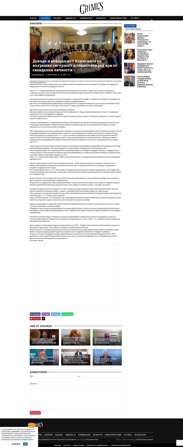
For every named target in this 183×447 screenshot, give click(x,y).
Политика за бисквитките (121, 445)
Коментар (34, 383)
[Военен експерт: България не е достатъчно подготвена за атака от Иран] (107, 337)
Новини (33, 18)
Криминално (86, 18)
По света (135, 18)
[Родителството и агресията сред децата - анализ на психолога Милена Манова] (44, 337)
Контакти (67, 445)
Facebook (36, 314)
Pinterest (36, 318)
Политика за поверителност (98, 445)
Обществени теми (118, 18)
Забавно (57, 18)
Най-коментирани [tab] (133, 29)
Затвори (15, 444)
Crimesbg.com (39, 75)
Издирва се (70, 18)
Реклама (57, 445)
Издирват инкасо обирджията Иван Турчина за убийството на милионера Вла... (145, 68)
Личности (101, 18)
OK (25, 444)
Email (78, 376)
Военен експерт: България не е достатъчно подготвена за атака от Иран (107, 341)
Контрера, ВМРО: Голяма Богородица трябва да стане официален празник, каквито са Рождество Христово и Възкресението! (75, 359)
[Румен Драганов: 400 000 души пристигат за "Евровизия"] (107, 357)
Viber (47, 314)
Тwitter (57, 314)
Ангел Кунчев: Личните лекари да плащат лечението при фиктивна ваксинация (43, 360)
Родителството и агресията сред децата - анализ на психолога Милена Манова (44, 341)
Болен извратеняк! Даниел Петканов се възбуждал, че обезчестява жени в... (144, 40)
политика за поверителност (23, 439)
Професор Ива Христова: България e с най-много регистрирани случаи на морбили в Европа (74, 340)
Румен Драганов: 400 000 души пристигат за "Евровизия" (105, 361)
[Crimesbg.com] (36, 425)
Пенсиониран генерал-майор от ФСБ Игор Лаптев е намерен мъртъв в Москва (145, 81)
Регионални (140, 435)
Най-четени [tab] (130, 26)
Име (32, 376)
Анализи (45, 18)
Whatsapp (68, 314)
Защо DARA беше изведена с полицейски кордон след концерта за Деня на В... (144, 55)
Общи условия (78, 445)
